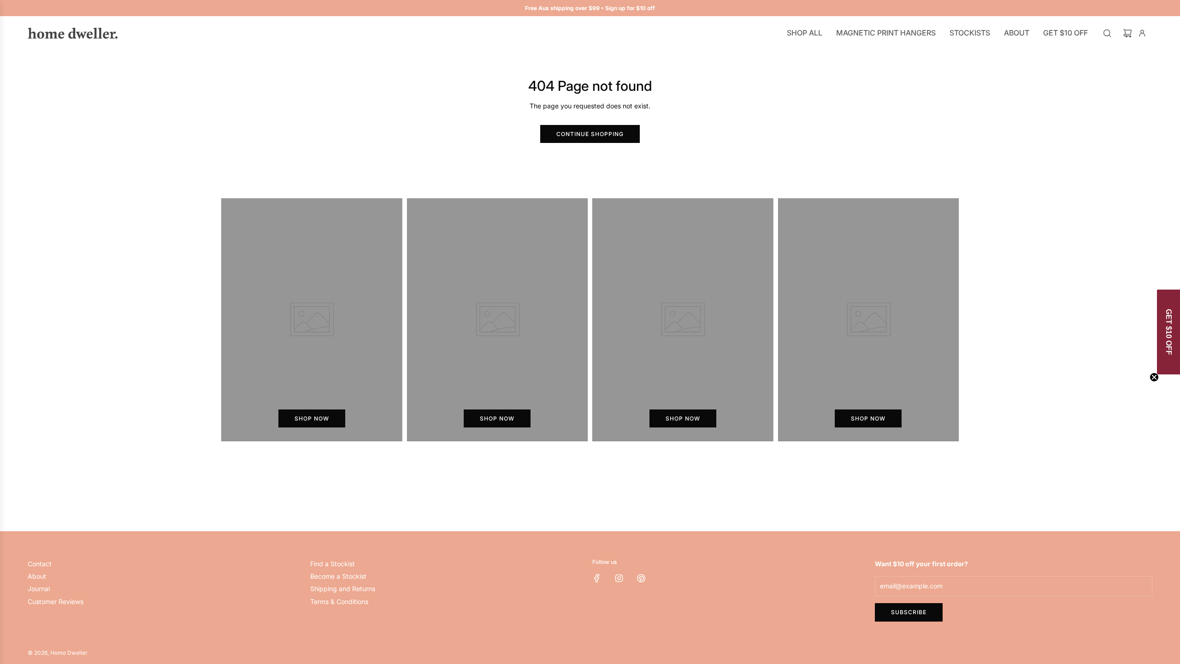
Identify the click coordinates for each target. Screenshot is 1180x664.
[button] (1168, 332)
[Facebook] (597, 578)
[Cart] (1127, 33)
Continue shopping (590, 133)
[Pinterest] (641, 578)
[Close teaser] (1154, 377)
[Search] (1107, 33)
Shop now (312, 418)
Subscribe (908, 612)
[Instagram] (619, 578)
